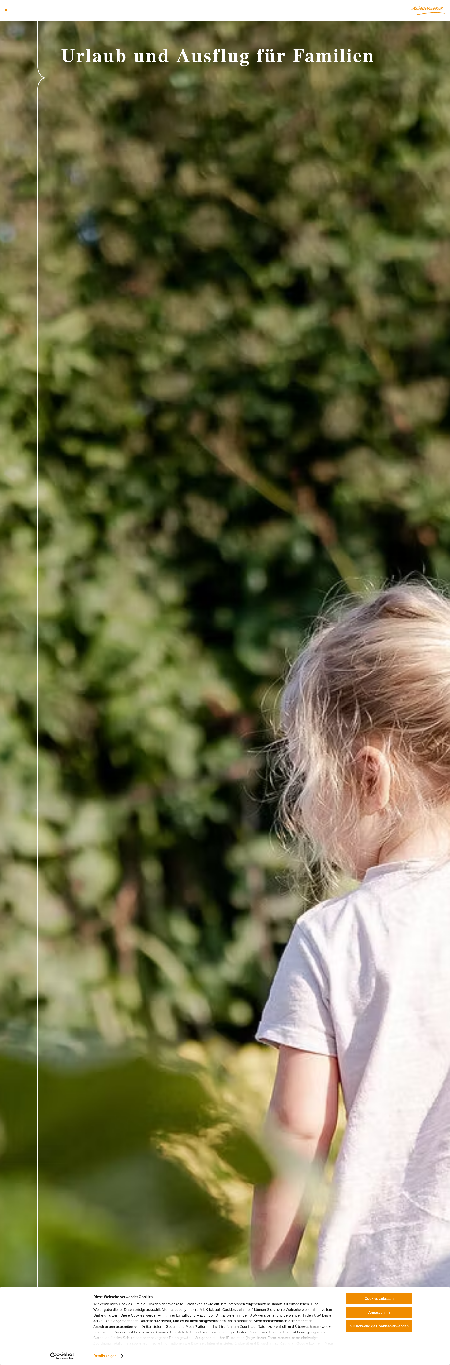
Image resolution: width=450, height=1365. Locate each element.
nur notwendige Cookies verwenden (379, 1326)
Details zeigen (104, 1356)
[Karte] (19, 10)
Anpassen (376, 1312)
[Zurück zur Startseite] (428, 10)
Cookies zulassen (379, 1299)
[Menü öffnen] (6, 10)
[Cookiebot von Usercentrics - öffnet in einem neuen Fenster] (62, 1355)
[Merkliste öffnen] (26, 10)
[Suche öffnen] (33, 10)
